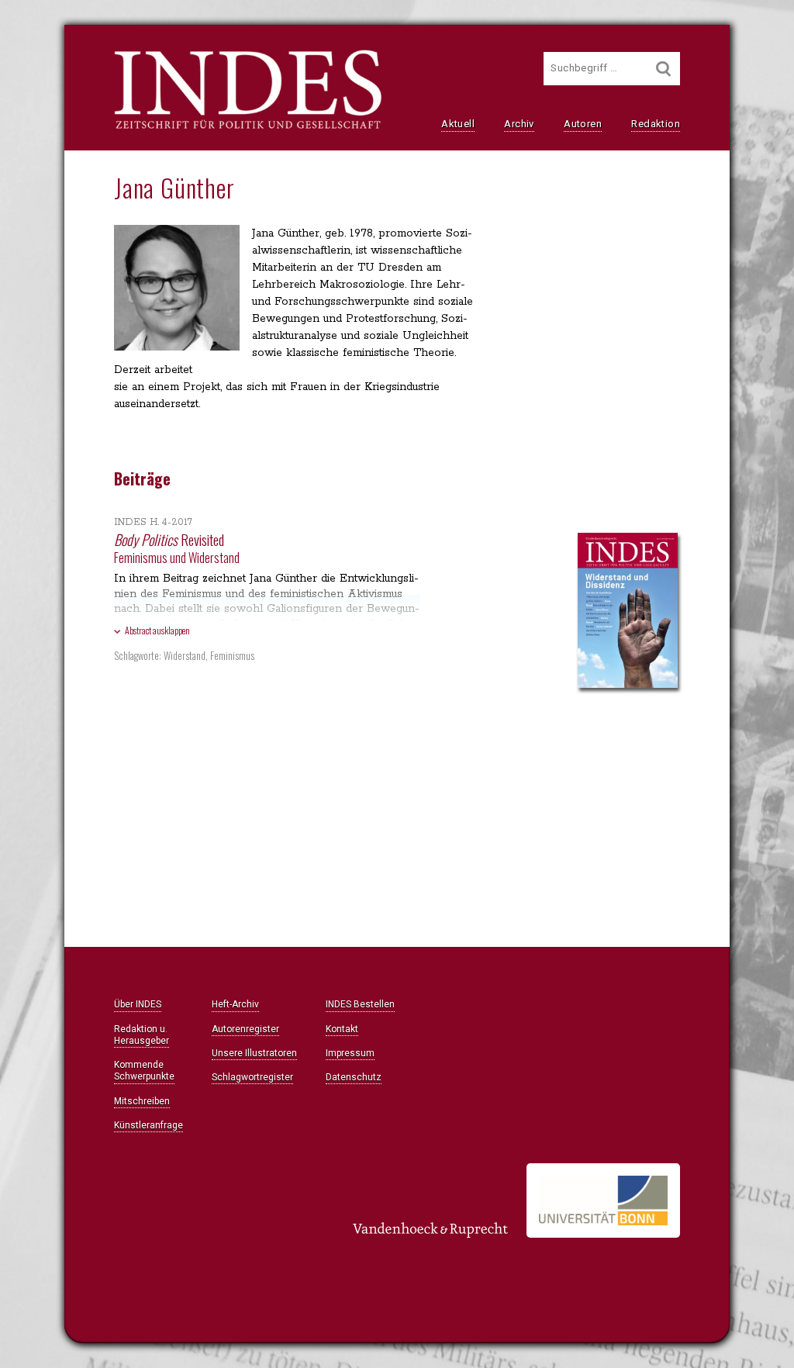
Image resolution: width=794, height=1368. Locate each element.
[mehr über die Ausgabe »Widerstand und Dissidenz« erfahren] (628, 612)
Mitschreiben (142, 1101)
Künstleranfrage (148, 1125)
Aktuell (458, 124)
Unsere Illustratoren (254, 1053)
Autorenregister (245, 1029)
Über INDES (137, 1004)
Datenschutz (353, 1077)
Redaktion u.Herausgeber (141, 1035)
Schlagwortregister (252, 1077)
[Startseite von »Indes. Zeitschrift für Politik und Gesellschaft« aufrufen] (247, 127)
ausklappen (157, 630)
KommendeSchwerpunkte (144, 1070)
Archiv (518, 124)
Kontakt (342, 1029)
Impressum (350, 1053)
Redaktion (655, 124)
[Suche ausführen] (663, 68)
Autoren (583, 124)
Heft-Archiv (235, 1004)
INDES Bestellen (360, 1004)
